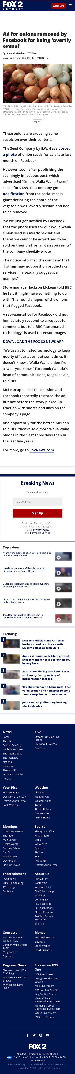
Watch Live (58, 6)
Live (38, 732)
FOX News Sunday (13, 774)
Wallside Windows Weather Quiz (13, 939)
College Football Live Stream (46, 980)
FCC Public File (43, 903)
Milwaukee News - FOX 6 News (16, 979)
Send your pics (11, 792)
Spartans (40, 848)
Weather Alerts (43, 800)
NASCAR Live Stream (46, 990)
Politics (7, 778)
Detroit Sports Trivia (14, 800)
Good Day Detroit (13, 831)
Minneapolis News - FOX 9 (14, 986)
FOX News (33, 53)
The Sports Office (45, 831)
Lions (38, 839)
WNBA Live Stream (45, 1013)
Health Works (10, 844)
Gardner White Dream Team (15, 946)
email (47, 1035)
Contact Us (41, 883)
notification (14, 193)
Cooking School (11, 848)
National (7, 762)
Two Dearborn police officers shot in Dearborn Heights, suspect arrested (23, 616)
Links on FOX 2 (11, 864)
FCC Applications (44, 908)
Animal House (42, 817)
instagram (41, 1035)
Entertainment (14, 874)
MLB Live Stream (44, 985)
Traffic (38, 805)
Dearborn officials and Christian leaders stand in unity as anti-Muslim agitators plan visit (43, 644)
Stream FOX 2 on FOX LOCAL (47, 738)
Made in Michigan (13, 749)
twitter (34, 1035)
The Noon (8, 835)
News (7, 732)
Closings (39, 792)
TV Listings (9, 887)
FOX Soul (40, 748)
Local (6, 736)
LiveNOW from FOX (46, 744)
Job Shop (40, 895)
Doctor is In (9, 860)
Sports (40, 826)
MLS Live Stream (44, 1017)
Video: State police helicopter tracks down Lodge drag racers (26, 601)
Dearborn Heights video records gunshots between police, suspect (26, 585)
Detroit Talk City (12, 745)
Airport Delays (43, 809)
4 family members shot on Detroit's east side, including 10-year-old (27, 554)
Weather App (42, 796)
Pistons (39, 852)
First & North (42, 835)
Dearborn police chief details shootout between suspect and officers (24, 570)
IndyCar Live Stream (46, 994)
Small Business (43, 950)
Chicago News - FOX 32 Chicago (14, 971)
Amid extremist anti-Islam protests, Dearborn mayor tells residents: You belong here (46, 659)
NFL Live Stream (44, 974)
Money (40, 932)
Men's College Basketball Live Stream (48, 1000)
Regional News (14, 965)
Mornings (10, 826)
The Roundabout (12, 753)
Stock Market (42, 945)
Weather (41, 787)
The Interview (10, 757)
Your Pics (10, 787)
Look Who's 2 (10, 805)
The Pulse (8, 741)
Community (41, 899)
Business (8, 766)
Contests (8, 891)
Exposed (7, 956)
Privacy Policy (41, 529)
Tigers (38, 856)
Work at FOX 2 (43, 887)
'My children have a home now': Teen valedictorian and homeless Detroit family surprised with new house (47, 690)
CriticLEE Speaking (13, 883)
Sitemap (39, 923)
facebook (27, 1035)
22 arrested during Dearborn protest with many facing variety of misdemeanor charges (46, 675)
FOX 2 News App (44, 891)
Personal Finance (44, 937)
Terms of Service (40, 532)
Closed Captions (44, 912)
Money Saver (10, 856)
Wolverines (41, 844)
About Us (42, 874)
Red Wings (41, 860)
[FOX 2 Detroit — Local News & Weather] (13, 5)
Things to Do (10, 770)
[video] (63, 556)
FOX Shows (9, 878)
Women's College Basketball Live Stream (48, 1007)
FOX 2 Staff (41, 878)
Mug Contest (10, 839)
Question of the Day (14, 796)
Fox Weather (42, 813)
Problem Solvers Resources (44, 918)
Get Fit (6, 852)
